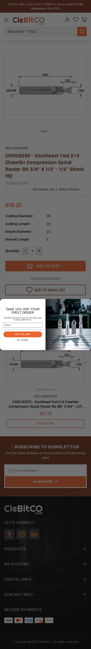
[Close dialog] (88, 301)
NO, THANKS (22, 340)
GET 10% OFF (22, 334)
